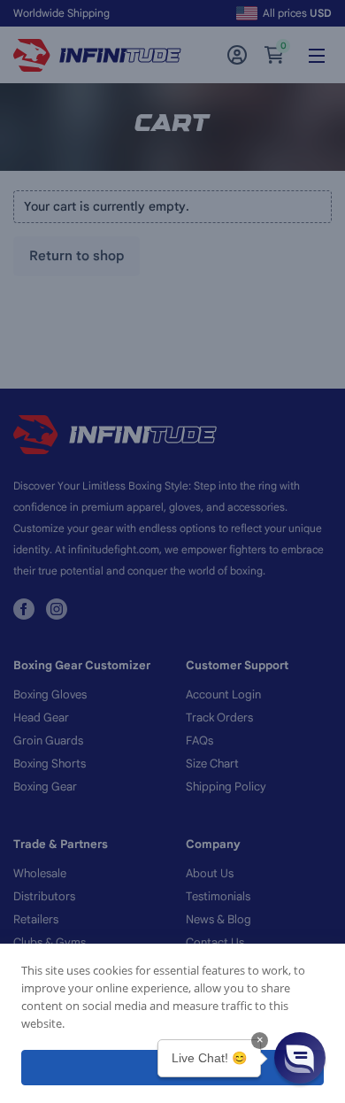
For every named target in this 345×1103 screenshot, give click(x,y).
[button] (300, 1058)
